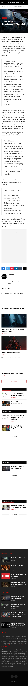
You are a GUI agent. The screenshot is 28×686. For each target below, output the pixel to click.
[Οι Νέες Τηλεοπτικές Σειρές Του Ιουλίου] (6, 403)
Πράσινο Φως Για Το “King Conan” (10, 352)
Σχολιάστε (14, 381)
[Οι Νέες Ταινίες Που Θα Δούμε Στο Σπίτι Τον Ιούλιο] (6, 428)
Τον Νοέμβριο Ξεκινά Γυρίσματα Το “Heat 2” (13, 308)
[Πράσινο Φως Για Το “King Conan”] (14, 343)
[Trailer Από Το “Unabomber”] (5, 559)
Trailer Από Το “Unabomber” (19, 558)
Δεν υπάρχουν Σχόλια (8, 29)
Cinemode (9, 27)
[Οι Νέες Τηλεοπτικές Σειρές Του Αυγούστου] (6, 395)
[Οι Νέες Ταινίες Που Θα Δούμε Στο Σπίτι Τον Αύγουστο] (6, 417)
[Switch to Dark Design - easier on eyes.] (26, 2)
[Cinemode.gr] (13, 2)
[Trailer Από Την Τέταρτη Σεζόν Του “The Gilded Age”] (5, 584)
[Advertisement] (14, 247)
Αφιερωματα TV (6, 389)
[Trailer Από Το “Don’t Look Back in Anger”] (5, 606)
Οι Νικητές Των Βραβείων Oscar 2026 (12, 373)
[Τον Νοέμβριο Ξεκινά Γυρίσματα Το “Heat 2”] (14, 300)
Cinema (4, 17)
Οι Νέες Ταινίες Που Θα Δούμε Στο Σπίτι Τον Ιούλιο (17, 428)
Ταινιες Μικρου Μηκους (8, 501)
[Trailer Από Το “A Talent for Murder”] (5, 567)
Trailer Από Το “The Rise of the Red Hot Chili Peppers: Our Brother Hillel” (18, 614)
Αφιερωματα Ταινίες (7, 411)
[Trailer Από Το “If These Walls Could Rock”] (6, 468)
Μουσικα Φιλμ (6, 462)
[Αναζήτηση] (23, 2)
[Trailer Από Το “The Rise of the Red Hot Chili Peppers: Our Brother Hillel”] (5, 614)
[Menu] (2, 2)
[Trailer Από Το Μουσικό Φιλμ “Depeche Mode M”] (5, 625)
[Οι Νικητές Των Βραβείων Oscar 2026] (14, 364)
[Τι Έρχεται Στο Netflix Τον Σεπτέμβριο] (5, 576)
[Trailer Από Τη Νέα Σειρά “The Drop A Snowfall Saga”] (6, 507)
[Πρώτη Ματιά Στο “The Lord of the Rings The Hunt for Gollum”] (14, 321)
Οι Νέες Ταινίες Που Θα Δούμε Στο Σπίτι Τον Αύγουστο (17, 417)
